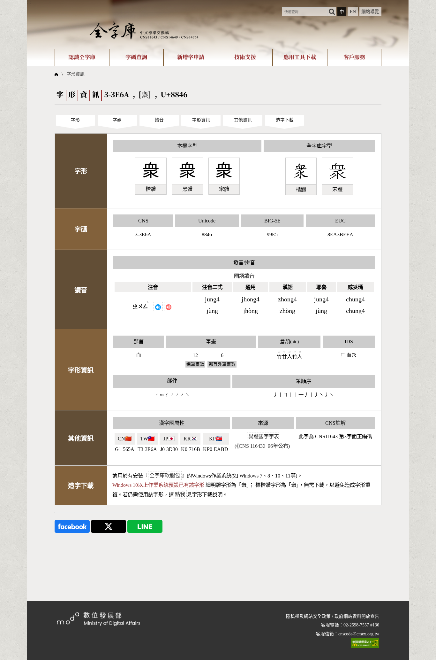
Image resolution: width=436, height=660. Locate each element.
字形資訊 (76, 74)
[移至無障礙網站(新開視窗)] (365, 643)
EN (353, 11)
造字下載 (285, 120)
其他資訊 (243, 120)
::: (29, 2)
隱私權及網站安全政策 (308, 616)
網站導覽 (370, 11)
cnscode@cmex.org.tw (358, 634)
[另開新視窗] (72, 526)
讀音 (159, 120)
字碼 (117, 120)
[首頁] (144, 30)
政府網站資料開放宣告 (357, 616)
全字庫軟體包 (164, 476)
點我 (180, 495)
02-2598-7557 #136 (361, 625)
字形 (75, 120)
